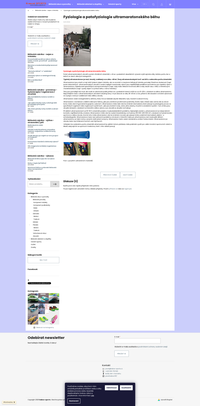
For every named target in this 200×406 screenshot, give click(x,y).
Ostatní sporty (36, 242)
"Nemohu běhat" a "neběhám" (40, 71)
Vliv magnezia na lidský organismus (42, 146)
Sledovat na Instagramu (45, 327)
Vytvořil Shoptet (166, 400)
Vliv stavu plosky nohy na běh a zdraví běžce (43, 109)
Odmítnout (111, 388)
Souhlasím (126, 388)
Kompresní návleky (40, 202)
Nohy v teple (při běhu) (37, 163)
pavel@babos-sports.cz (114, 369)
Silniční (35, 216)
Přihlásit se (35, 44)
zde (92, 395)
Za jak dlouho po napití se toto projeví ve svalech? (43, 136)
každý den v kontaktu (113, 374)
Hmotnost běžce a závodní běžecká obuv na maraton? (42, 168)
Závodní (36, 236)
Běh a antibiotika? (35, 80)
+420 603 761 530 (111, 371)
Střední (36, 211)
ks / (43, 260)
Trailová (36, 219)
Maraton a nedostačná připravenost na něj (42, 66)
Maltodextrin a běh (35, 125)
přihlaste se (113, 189)
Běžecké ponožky (39, 200)
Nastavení (74, 401)
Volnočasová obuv (39, 233)
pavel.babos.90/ (111, 376)
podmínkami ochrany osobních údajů (41, 38)
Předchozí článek (110, 175)
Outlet (33, 244)
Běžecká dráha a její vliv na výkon (41, 159)
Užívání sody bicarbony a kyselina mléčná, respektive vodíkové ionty (42, 130)
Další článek (128, 175)
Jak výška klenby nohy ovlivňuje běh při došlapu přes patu (42, 103)
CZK (144, 4)
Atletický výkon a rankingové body (42, 75)
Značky (33, 247)
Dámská (36, 214)
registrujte (128, 189)
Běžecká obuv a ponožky (40, 197)
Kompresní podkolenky (41, 205)
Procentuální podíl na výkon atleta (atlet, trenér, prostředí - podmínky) (42, 60)
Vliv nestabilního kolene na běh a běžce (41, 97)
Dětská (35, 222)
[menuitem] (61, 4)
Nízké (35, 208)
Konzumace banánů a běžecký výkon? (43, 141)
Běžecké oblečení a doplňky (41, 239)
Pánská (35, 225)
